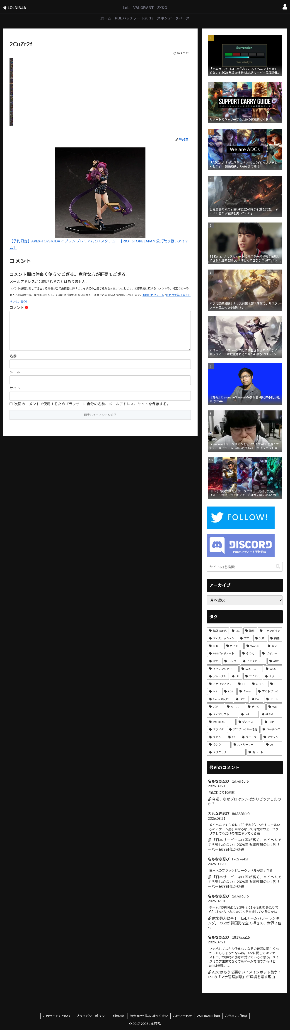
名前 (13, 356)
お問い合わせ (182, 1016)
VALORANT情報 (208, 1016)
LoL (126, 8)
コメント (19, 307)
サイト (15, 388)
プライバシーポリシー (92, 1016)
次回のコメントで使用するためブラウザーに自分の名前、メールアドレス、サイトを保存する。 (92, 404)
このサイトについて (57, 1016)
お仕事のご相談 (236, 1016)
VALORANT (143, 8)
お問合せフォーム (153, 295)
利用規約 (119, 1016)
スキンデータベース (173, 18)
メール (15, 372)
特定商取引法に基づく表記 (149, 1016)
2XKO (162, 8)
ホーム (105, 18)
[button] (278, 566)
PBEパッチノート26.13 (134, 18)
